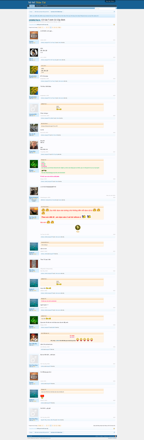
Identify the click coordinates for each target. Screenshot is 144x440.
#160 (114, 417)
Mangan (31, 170)
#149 (114, 197)
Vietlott (47, 15)
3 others (59, 42)
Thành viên (38, 5)
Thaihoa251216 (49, 199)
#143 (114, 78)
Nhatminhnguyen (33, 197)
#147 (114, 151)
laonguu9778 (47, 42)
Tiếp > (59, 27)
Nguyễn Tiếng (44, 419)
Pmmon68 (54, 199)
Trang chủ (106, 436)
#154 (114, 307)
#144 (114, 95)
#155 (114, 324)
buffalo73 (52, 118)
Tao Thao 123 (53, 42)
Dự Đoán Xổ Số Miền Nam (41, 21)
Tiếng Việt (30, 436)
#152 (114, 270)
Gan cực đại (88, 15)
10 (54, 27)
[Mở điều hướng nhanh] (114, 11)
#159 (114, 400)
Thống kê (82, 15)
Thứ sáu (68, 15)
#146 (114, 132)
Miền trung (42, 15)
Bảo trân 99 (32, 134)
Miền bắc (37, 15)
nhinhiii (31, 41)
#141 (114, 40)
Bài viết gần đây (41, 7)
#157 (114, 363)
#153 (114, 290)
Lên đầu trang (111, 436)
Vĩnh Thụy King (53, 59)
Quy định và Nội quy (112, 438)
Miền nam (32, 15)
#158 (114, 381)
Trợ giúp (101, 436)
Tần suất (93, 15)
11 (56, 27)
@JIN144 (57, 340)
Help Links (45, 5)
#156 (114, 346)
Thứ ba (55, 15)
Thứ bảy (73, 15)
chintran (42, 42)
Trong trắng (32, 151)
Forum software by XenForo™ (39, 438)
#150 (114, 234)
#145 (114, 115)
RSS (115, 436)
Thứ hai (51, 15)
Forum (32, 5)
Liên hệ (97, 436)
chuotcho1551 (32, 114)
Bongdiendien (33, 76)
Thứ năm (64, 15)
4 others (60, 59)
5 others (60, 199)
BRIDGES (43, 199)
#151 (114, 251)
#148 (114, 178)
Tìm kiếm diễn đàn (32, 7)
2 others (57, 118)
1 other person (61, 81)
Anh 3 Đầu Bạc (54, 21)
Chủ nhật (77, 15)
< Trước (39, 27)
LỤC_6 (31, 58)
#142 (114, 57)
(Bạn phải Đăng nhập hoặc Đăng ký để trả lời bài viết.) (104, 425)
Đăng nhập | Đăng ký (110, 1)
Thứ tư (59, 15)
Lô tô (97, 15)
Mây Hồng (31, 270)
